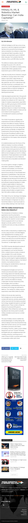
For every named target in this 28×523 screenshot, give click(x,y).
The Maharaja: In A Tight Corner (18, 460)
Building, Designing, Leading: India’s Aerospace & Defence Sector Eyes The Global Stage (18, 453)
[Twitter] (3, 505)
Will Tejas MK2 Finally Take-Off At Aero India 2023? (21, 358)
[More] (20, 348)
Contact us (17, 495)
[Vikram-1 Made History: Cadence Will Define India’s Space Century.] (5, 446)
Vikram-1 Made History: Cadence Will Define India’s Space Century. (17, 445)
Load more (13, 474)
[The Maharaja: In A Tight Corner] (5, 461)
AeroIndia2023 (5, 6)
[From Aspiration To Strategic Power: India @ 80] (5, 469)
